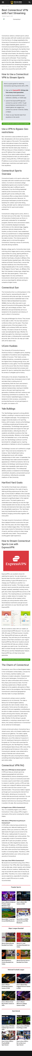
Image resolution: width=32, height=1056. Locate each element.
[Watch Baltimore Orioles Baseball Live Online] (8, 954)
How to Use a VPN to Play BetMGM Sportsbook (7, 1043)
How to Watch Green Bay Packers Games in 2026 (8, 1003)
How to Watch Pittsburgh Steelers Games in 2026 (7, 986)
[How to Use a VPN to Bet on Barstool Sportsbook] (23, 1035)
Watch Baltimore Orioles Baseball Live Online (7, 962)
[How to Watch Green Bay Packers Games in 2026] (8, 995)
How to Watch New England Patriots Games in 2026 (23, 986)
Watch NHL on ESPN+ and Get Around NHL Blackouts (23, 921)
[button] (3, 2)
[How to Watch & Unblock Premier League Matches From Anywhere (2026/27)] (8, 896)
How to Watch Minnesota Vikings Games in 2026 (22, 1003)
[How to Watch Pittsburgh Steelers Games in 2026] (8, 978)
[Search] (29, 2)
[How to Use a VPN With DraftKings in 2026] (23, 1020)
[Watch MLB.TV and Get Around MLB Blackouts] (8, 913)
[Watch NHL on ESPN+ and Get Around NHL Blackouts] (23, 913)
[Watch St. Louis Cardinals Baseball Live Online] (23, 937)
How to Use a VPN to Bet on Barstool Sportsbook (22, 1043)
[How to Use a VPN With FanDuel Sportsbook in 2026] (8, 1020)
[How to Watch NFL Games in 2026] (23, 896)
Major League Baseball (16, 928)
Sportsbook (16, 1011)
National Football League (16, 969)
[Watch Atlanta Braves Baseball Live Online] (8, 937)
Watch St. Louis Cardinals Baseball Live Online (23, 945)
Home (3, 6)
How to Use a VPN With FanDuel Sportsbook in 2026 (8, 1027)
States (7, 6)
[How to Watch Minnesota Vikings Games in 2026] (23, 995)
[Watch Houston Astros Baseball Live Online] (23, 954)
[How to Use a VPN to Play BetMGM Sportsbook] (8, 1035)
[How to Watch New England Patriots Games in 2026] (23, 978)
